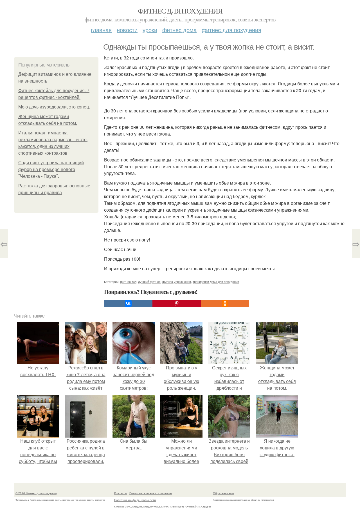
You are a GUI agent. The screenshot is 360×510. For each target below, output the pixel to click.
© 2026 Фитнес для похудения (36, 493)
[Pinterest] (176, 303)
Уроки (150, 30)
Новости (127, 30)
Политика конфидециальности (135, 500)
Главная (101, 30)
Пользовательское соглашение (150, 493)
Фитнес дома (179, 30)
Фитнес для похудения (180, 10)
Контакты (120, 493)
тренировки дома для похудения (216, 281)
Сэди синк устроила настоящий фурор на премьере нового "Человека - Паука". (51, 169)
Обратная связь (223, 493)
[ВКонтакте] (128, 303)
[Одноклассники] (225, 303)
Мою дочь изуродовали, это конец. (54, 107)
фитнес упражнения (176, 281)
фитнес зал (128, 281)
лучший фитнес (149, 281)
